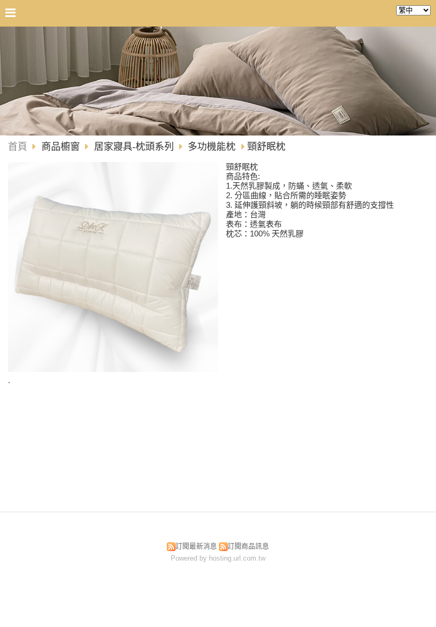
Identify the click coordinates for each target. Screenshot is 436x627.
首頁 (17, 146)
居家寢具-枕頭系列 (134, 146)
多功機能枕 (212, 146)
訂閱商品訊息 (248, 546)
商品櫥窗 (61, 146)
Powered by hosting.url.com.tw (218, 558)
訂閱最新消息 (196, 546)
